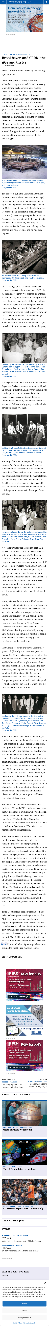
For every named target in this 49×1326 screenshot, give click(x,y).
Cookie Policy (17, 1323)
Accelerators (31, 1081)
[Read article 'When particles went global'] (24, 1113)
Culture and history (12, 54)
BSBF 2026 (6, 1248)
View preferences (24, 1317)
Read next (42, 1079)
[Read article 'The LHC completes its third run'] (24, 1152)
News (20, 1166)
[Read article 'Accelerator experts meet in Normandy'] (24, 1192)
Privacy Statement (29, 1323)
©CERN (5, 1276)
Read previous (8, 1079)
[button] (45, 1282)
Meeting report (25, 1206)
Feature (27, 54)
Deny (24, 1310)
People (5, 1082)
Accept (24, 1303)
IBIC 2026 (6, 1238)
